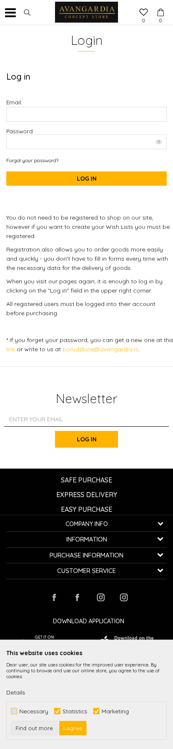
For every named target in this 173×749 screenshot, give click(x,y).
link (11, 349)
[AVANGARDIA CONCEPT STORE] (86, 12)
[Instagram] (100, 597)
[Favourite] (143, 13)
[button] (27, 12)
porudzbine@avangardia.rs (101, 349)
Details (15, 692)
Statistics (75, 711)
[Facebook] (54, 597)
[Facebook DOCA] (77, 597)
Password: (20, 131)
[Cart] (160, 4)
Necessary (33, 711)
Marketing (115, 711)
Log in (87, 439)
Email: (14, 102)
